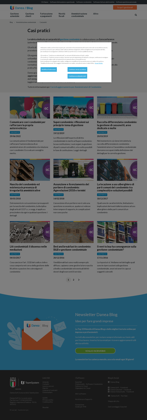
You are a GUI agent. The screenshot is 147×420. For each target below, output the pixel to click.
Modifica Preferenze (49, 69)
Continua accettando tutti (77, 76)
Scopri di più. (99, 63)
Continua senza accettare (77, 69)
